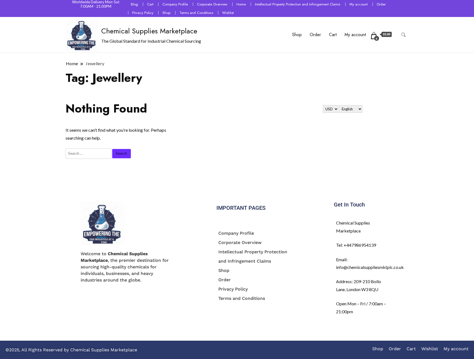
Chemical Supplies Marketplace (149, 31)
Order (381, 4)
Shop (166, 12)
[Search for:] (89, 153)
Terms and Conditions (196, 12)
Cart (150, 4)
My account (358, 4)
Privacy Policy (142, 12)
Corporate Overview (212, 4)
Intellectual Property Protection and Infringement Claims (297, 4)
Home (241, 4)
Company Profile (175, 4)
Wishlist (228, 12)
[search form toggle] (403, 35)
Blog (134, 4)
